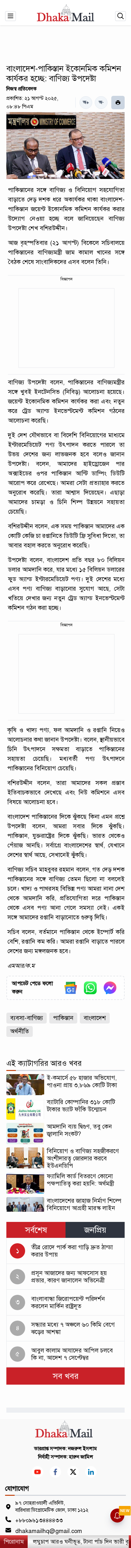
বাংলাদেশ (95, 1018)
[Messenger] (110, 988)
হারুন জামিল (81, 1457)
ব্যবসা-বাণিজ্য (26, 1018)
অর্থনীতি (19, 1031)
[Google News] (70, 988)
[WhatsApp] (90, 988)
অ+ (86, 102)
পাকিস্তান (63, 1018)
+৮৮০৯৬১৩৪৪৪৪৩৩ (39, 1520)
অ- (101, 102)
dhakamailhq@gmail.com (48, 1531)
